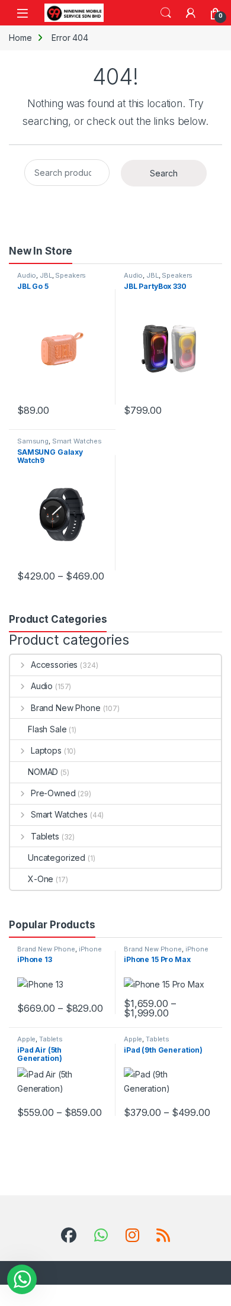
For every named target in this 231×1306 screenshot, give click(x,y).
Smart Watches (77, 441)
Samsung (33, 441)
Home (20, 38)
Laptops (46, 750)
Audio (26, 275)
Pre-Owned (53, 793)
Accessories (54, 665)
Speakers (70, 275)
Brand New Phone (66, 708)
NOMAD (43, 772)
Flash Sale (47, 729)
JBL (46, 275)
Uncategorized (56, 858)
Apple (26, 1039)
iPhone (90, 949)
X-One (40, 879)
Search (165, 13)
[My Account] (190, 13)
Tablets (45, 836)
